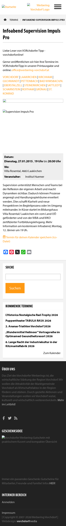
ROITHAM (28, 89)
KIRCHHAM (45, 77)
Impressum (8, 512)
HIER (52, 483)
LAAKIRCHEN (29, 77)
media (27, 521)
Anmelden (8, 502)
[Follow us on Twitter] (10, 418)
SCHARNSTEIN (11, 89)
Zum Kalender (51, 353)
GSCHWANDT (11, 81)
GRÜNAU (41, 89)
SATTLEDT (53, 85)
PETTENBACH (29, 81)
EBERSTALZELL (13, 85)
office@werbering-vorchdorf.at (30, 70)
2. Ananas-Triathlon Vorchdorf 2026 (28, 326)
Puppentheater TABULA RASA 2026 (28, 320)
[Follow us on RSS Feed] (16, 418)
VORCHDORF (11, 77)
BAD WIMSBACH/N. (51, 81)
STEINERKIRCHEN (34, 85)
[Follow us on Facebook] (4, 418)
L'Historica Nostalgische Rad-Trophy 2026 (32, 315)
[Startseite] (12, 7)
